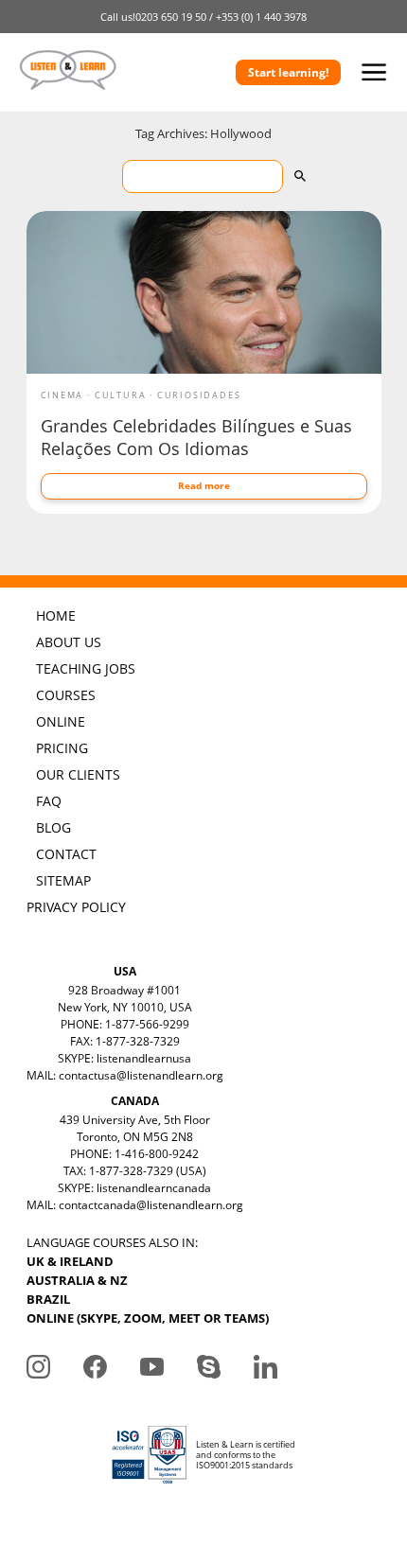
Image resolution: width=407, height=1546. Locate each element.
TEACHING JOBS (85, 668)
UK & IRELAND (70, 1261)
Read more (204, 485)
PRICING (62, 748)
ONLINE (60, 721)
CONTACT (66, 854)
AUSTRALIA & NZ (77, 1280)
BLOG (53, 827)
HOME (56, 615)
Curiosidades (199, 395)
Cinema (62, 395)
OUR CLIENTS (78, 774)
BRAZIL (48, 1299)
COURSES (66, 695)
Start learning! (288, 72)
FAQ (49, 801)
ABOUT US (68, 642)
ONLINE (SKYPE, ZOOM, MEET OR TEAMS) (148, 1317)
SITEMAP (63, 880)
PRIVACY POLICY (76, 907)
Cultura (121, 395)
